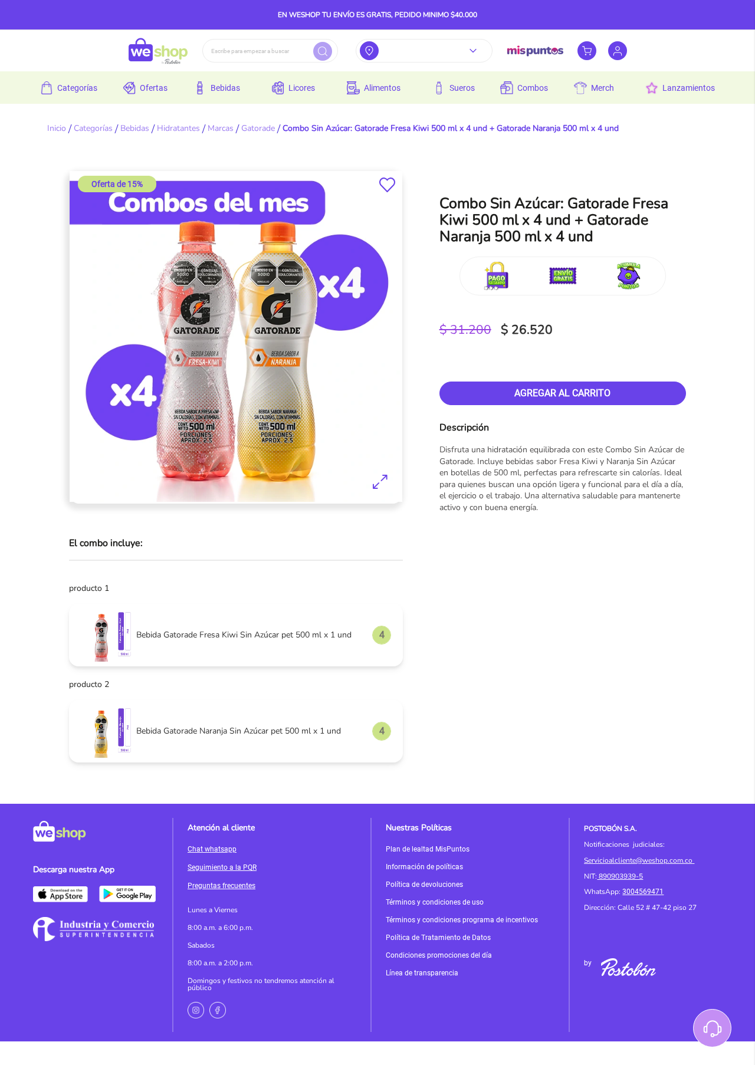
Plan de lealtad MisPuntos (428, 849)
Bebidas (134, 128)
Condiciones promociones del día (439, 955)
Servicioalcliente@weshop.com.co (638, 860)
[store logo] (158, 50)
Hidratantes (178, 128)
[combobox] (270, 51)
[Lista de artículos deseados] (387, 185)
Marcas (221, 128)
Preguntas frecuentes (221, 886)
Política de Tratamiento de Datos (438, 937)
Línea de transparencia (422, 973)
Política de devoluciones (424, 884)
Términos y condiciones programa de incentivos (462, 920)
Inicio (56, 128)
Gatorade (258, 128)
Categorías (93, 128)
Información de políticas (424, 867)
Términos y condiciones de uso (435, 902)
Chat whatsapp (212, 849)
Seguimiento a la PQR (222, 867)
